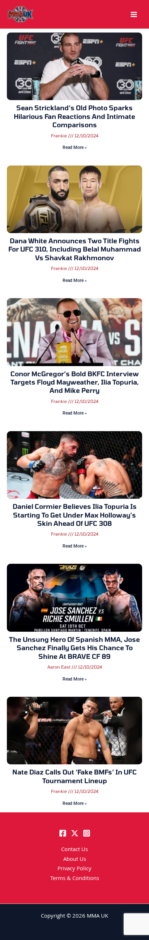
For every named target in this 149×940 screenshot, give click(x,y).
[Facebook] (63, 833)
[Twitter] (74, 833)
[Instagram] (86, 833)
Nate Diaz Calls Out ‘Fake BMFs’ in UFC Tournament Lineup (74, 776)
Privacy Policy (74, 869)
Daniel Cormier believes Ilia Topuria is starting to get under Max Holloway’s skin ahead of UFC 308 (75, 514)
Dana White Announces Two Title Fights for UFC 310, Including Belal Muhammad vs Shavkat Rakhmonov (74, 249)
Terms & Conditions (74, 879)
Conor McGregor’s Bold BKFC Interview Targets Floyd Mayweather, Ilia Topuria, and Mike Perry (74, 382)
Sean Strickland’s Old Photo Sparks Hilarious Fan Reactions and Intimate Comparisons (74, 116)
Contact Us (74, 850)
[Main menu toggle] (134, 14)
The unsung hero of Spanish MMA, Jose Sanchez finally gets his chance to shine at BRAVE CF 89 (74, 647)
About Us (74, 859)
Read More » (75, 147)
